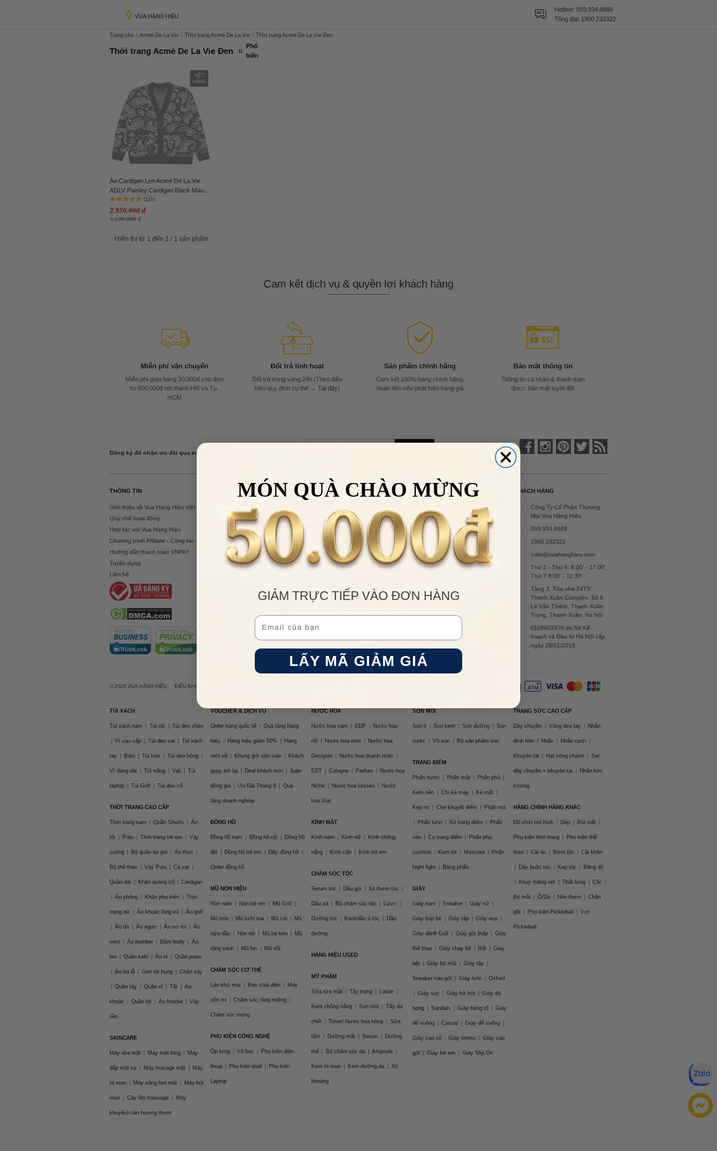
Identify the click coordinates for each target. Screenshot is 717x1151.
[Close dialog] (505, 457)
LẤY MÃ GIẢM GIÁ (358, 661)
